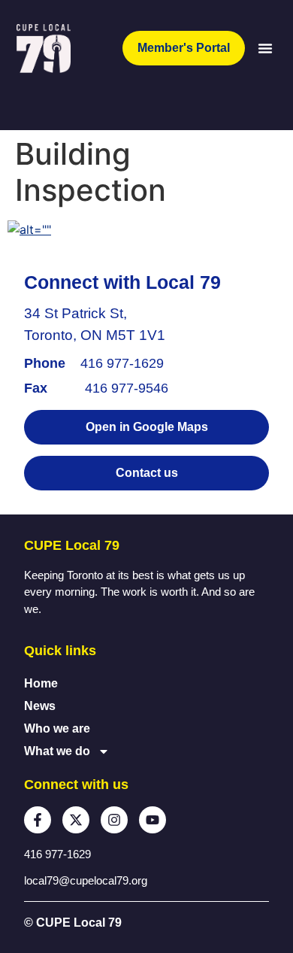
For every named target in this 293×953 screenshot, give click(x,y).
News (40, 706)
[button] (265, 48)
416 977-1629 (122, 363)
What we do (57, 751)
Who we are (57, 728)
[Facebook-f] (37, 819)
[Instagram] (114, 819)
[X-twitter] (75, 819)
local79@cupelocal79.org (85, 880)
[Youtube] (152, 819)
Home (41, 683)
